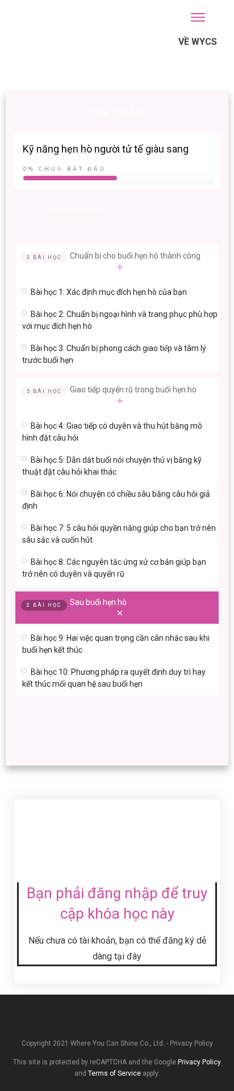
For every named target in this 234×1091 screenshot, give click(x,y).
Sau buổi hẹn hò (98, 602)
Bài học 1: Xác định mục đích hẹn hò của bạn (109, 292)
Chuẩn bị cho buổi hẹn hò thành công (135, 255)
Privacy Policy (191, 1043)
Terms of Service (114, 1073)
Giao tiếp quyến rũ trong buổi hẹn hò (133, 389)
